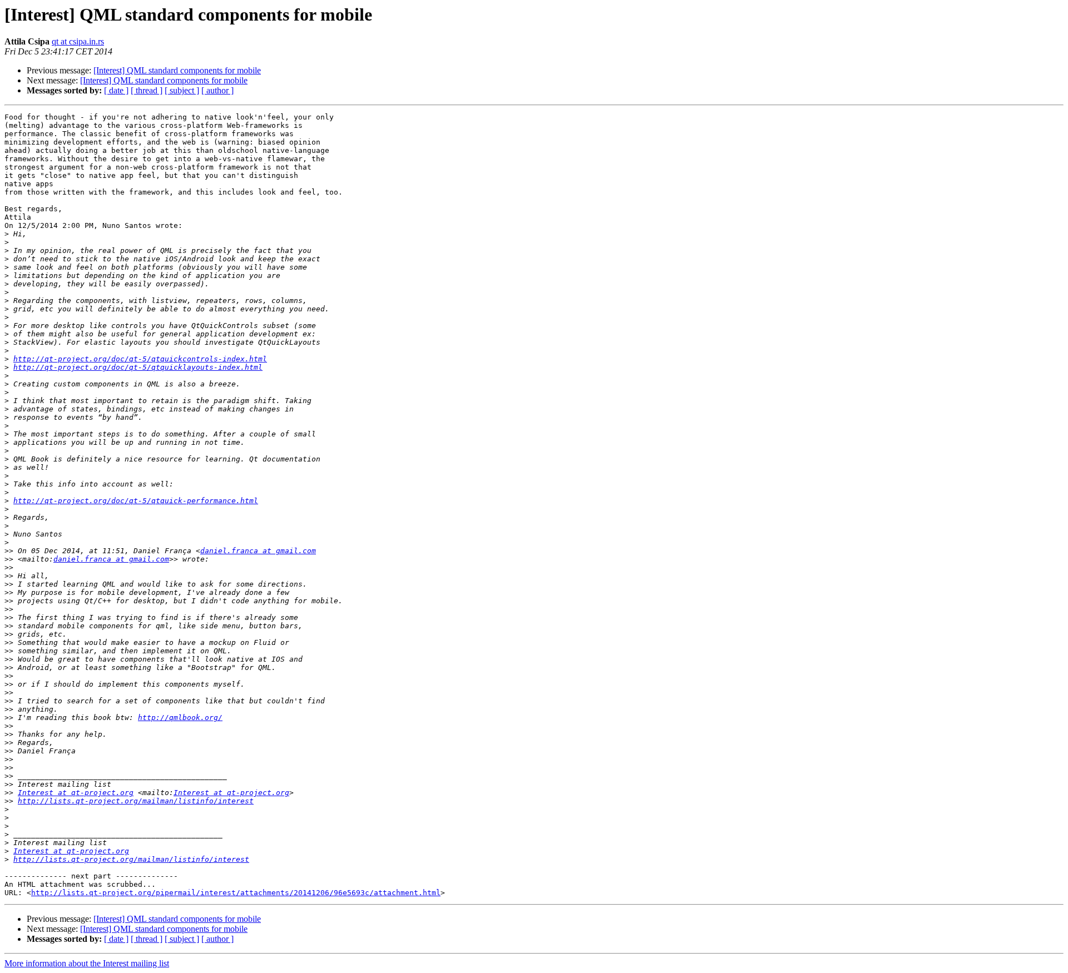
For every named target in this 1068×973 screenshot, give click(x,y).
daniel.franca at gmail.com (258, 551)
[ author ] (217, 90)
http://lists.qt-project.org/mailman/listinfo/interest (136, 801)
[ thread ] (146, 90)
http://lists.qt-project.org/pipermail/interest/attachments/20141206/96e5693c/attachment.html (236, 892)
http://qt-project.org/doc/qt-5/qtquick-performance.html (135, 501)
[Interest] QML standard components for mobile (177, 70)
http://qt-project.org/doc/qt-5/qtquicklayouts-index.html (138, 367)
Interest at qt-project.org (76, 792)
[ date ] (116, 90)
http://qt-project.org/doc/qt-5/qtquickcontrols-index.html (140, 359)
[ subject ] (182, 90)
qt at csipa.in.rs (78, 41)
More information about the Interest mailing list (86, 963)
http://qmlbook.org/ (180, 717)
